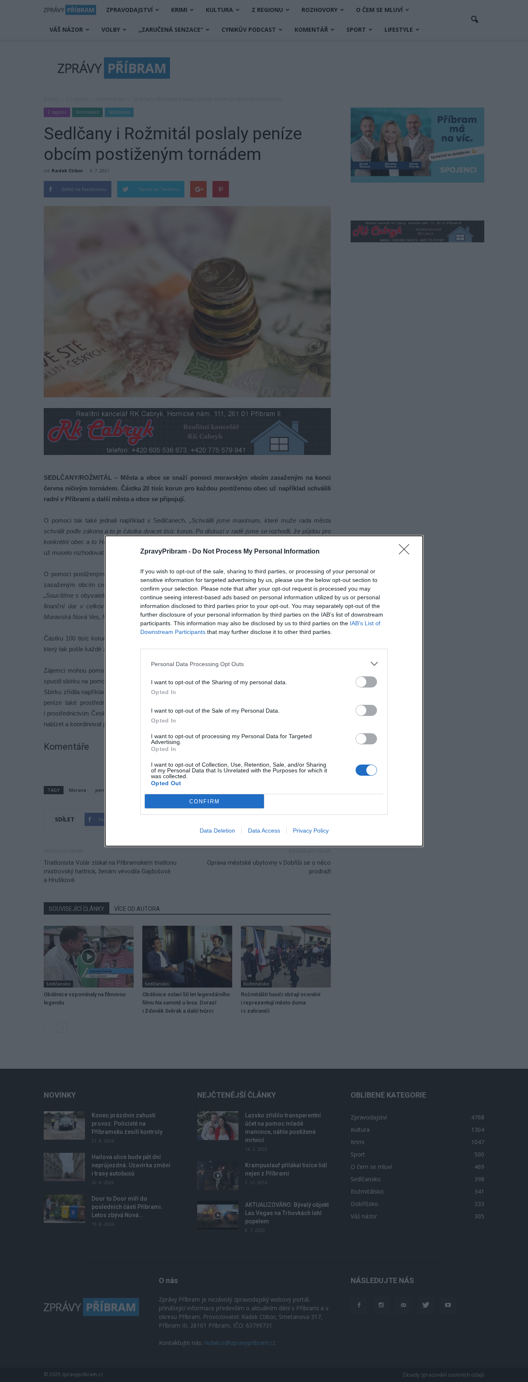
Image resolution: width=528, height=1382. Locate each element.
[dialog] (264, 691)
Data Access (264, 830)
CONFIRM (204, 801)
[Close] (407, 552)
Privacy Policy (311, 830)
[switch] (366, 681)
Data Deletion (217, 830)
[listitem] (264, 663)
